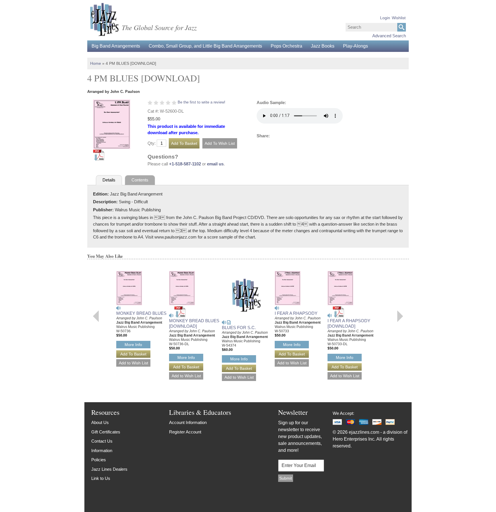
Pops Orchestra (286, 46)
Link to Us (100, 478)
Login (385, 17)
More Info (133, 344)
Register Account (185, 431)
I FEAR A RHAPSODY (296, 313)
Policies (98, 459)
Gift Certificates (105, 431)
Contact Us (102, 441)
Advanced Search (389, 35)
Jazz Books (322, 46)
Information (101, 450)
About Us (100, 422)
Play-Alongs (355, 46)
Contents (139, 179)
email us (215, 163)
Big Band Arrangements (116, 46)
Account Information (188, 422)
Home (95, 63)
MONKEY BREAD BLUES (141, 313)
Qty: (152, 143)
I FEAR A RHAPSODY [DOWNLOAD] (349, 323)
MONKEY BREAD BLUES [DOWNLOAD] (194, 323)
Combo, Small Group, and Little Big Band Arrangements (205, 46)
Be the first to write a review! (201, 102)
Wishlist (399, 17)
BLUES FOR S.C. (239, 327)
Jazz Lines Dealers (109, 469)
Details (108, 179)
